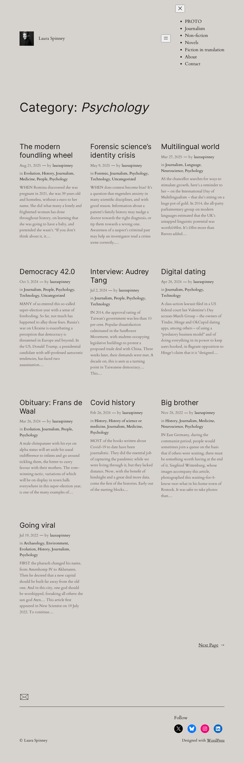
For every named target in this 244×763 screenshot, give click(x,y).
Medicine (27, 179)
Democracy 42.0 (47, 271)
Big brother (179, 402)
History (48, 173)
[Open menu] (166, 38)
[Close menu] (180, 9)
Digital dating (183, 271)
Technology (100, 179)
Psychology (58, 179)
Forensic (101, 173)
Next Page (211, 645)
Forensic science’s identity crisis (121, 150)
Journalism (64, 173)
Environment (57, 543)
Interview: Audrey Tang (119, 275)
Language (193, 164)
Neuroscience (172, 170)
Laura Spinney (52, 38)
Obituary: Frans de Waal (51, 406)
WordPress (215, 740)
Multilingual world (190, 146)
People (42, 179)
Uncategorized (124, 179)
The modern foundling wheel (46, 150)
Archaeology (34, 543)
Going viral (37, 525)
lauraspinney (63, 165)
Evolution (32, 173)
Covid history (112, 402)
